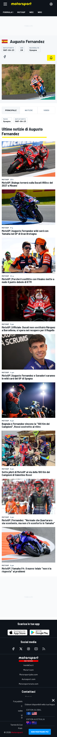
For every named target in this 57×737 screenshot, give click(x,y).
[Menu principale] (5, 4)
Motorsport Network (21, 732)
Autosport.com (28, 679)
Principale (11, 110)
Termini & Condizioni (19, 724)
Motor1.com (28, 670)
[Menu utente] (51, 4)
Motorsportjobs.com (28, 674)
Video (46, 110)
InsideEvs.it (29, 665)
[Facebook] (5, 57)
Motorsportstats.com (28, 684)
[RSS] (44, 649)
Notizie (29, 110)
